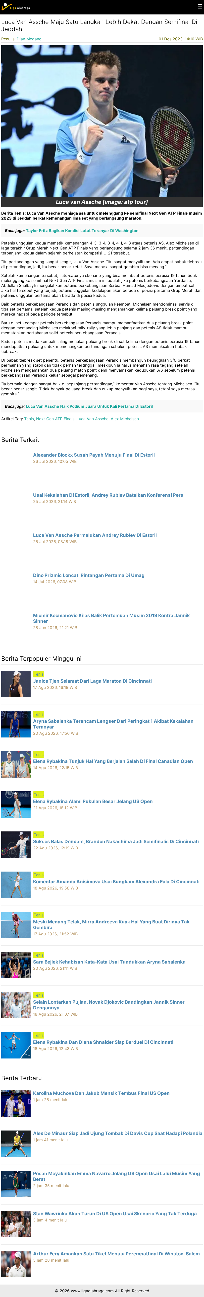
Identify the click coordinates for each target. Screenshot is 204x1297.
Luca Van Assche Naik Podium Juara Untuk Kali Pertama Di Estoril (89, 406)
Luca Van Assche (92, 418)
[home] (15, 9)
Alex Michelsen (125, 418)
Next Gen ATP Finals (55, 418)
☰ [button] (200, 6)
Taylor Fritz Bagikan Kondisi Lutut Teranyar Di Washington (82, 230)
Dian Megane (29, 38)
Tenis (29, 418)
